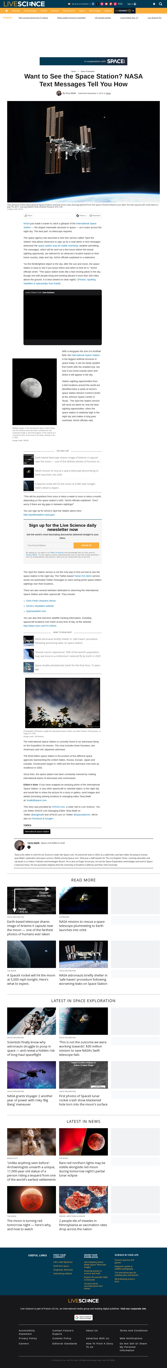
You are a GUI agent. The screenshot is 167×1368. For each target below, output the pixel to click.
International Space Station (85, 355)
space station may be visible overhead (58, 245)
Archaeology (30, 10)
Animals (16, 10)
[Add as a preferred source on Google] (83, 1317)
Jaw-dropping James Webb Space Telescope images (95, 1264)
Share (30, 215)
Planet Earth (69, 10)
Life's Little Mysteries (63, 1262)
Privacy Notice (31, 555)
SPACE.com (58, 807)
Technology (94, 10)
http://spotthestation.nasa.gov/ (39, 514)
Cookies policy (61, 1338)
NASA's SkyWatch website (40, 606)
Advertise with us (97, 1338)
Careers (24, 1343)
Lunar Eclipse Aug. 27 (129, 18)
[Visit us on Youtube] (106, 3)
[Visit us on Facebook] (93, 3)
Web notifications (131, 1338)
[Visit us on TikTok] (115, 3)
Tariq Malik (70, 93)
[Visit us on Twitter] (97, 3)
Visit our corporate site (133, 1308)
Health (44, 10)
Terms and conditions (134, 1330)
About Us (92, 1330)
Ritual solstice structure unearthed (71, 18)
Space (82, 10)
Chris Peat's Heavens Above (41, 600)
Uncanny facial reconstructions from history (93, 1286)
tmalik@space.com (37, 800)
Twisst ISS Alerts (83, 576)
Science (55, 10)
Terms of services (57, 553)
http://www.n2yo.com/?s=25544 (39, 625)
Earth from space (61, 1266)
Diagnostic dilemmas (63, 1270)
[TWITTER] (29, 847)
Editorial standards (64, 1343)
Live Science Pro (155, 18)
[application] (62, 317)
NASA (26, 223)
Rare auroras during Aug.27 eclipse (33, 18)
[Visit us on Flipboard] (110, 3)
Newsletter (97, 215)
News (108, 93)
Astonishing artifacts (62, 1273)
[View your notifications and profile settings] (154, 4)
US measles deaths (103, 18)
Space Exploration (88, 71)
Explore (108, 10)
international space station (37, 831)
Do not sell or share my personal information (133, 1347)
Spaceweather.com (36, 611)
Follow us (82, 215)
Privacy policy (28, 1338)
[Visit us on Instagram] (101, 3)
